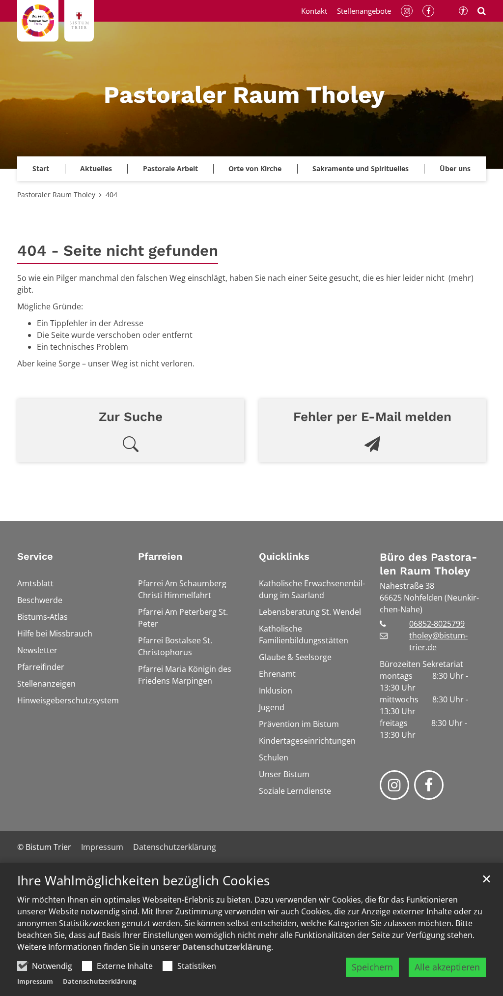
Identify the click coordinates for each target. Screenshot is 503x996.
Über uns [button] (455, 168)
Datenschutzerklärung (226, 946)
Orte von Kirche (254, 168)
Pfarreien (160, 556)
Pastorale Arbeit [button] (170, 168)
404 (111, 194)
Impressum (35, 981)
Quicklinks (284, 556)
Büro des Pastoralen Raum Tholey (428, 564)
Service (35, 556)
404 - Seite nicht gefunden (117, 250)
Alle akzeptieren (447, 967)
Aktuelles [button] (96, 168)
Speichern (372, 967)
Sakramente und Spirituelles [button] (360, 168)
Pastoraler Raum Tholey (56, 194)
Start (40, 168)
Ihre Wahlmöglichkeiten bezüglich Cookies (143, 881)
